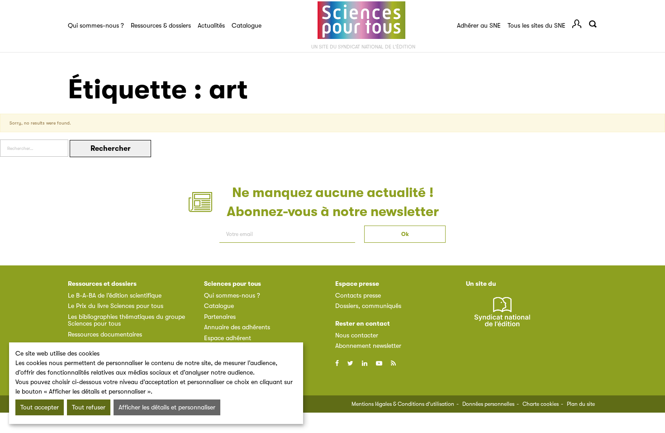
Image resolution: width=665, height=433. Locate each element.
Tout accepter (39, 407)
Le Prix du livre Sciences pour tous (115, 305)
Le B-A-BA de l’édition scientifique (115, 295)
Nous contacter (356, 335)
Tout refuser (88, 407)
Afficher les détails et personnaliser (167, 407)
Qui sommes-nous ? (96, 25)
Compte (576, 24)
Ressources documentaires (105, 334)
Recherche (592, 24)
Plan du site (581, 404)
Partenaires (220, 316)
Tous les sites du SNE (536, 25)
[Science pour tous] (361, 20)
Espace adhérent (227, 338)
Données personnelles (488, 404)
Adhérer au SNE (479, 25)
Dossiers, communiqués (368, 305)
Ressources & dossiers (161, 25)
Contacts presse (358, 295)
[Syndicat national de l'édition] (502, 316)
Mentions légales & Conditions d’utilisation (403, 404)
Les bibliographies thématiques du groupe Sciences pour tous (126, 320)
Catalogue (246, 25)
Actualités (211, 25)
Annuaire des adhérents (237, 327)
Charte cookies (540, 404)
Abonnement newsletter (368, 345)
